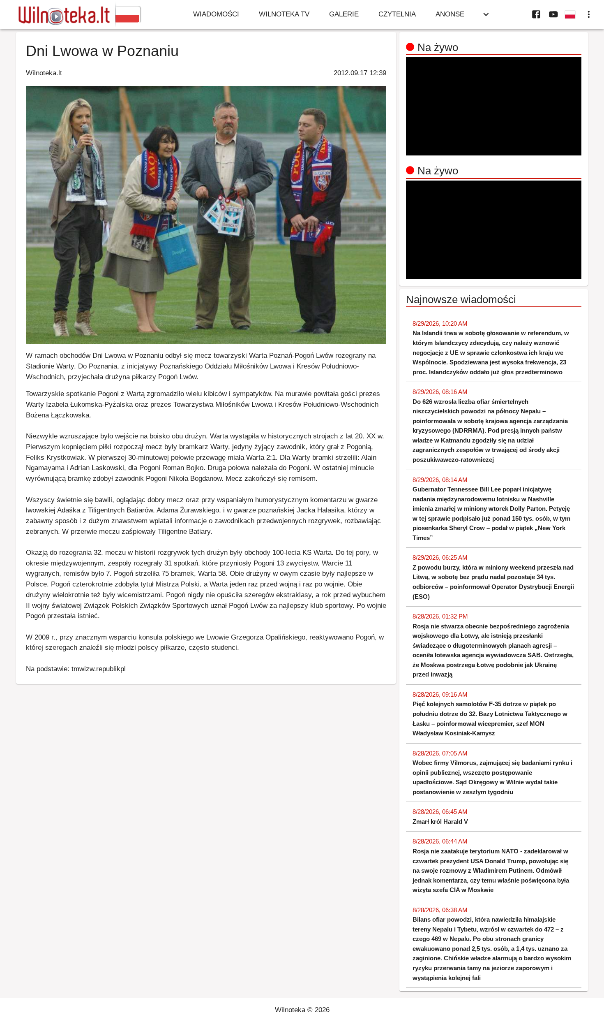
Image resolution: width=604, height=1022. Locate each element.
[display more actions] (589, 14)
